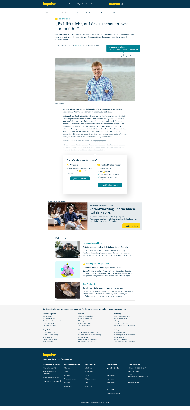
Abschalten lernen (49, 318)
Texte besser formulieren (122, 316)
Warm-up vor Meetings (50, 335)
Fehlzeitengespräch (84, 323)
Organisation (47, 330)
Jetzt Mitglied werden (110, 185)
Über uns (67, 368)
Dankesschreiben (49, 332)
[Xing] (111, 368)
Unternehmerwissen (66, 4)
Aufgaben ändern (84, 325)
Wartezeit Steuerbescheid (86, 342)
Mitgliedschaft (82, 4)
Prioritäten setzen (119, 337)
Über (103, 4)
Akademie (94, 4)
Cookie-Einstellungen (114, 393)
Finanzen (81, 330)
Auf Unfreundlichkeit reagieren (53, 321)
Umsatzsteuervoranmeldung (87, 339)
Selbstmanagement (49, 314)
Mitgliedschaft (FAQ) (50, 368)
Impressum (110, 379)
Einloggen (114, 4)
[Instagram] (118, 368)
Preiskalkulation (83, 337)
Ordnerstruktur (48, 342)
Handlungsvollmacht (50, 339)
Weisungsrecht (83, 321)
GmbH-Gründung (119, 332)
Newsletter (89, 372)
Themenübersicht (70, 379)
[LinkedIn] (108, 368)
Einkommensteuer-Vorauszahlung (89, 335)
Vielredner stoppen (49, 325)
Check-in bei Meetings (85, 316)
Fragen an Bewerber (85, 318)
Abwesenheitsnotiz (49, 323)
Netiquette (89, 386)
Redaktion (67, 375)
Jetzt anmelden (80, 178)
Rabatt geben (118, 321)
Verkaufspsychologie (120, 318)
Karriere (67, 383)
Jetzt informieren (131, 226)
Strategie (117, 330)
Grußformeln (47, 337)
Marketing (117, 314)
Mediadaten (68, 386)
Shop (87, 375)
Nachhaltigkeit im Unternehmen (124, 335)
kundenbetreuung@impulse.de (138, 376)
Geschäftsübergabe (120, 339)
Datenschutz (111, 383)
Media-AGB (110, 390)
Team (66, 372)
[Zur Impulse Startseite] (47, 13)
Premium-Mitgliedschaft (51, 377)
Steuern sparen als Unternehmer (89, 332)
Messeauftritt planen (121, 323)
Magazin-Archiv (90, 379)
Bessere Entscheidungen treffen (124, 342)
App (86, 383)
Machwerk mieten (134, 383)
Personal (81, 314)
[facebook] (115, 368)
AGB (108, 386)
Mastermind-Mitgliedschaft (52, 381)
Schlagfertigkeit (48, 316)
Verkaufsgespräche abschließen (124, 325)
